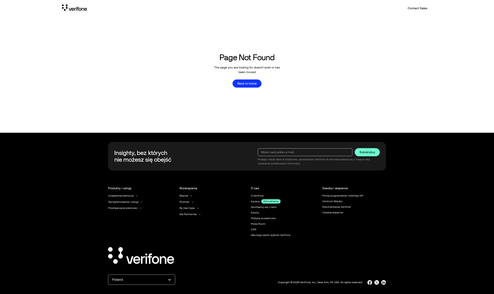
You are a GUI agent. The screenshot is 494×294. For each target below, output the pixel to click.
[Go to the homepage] (141, 256)
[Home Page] (74, 8)
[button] (123, 196)
